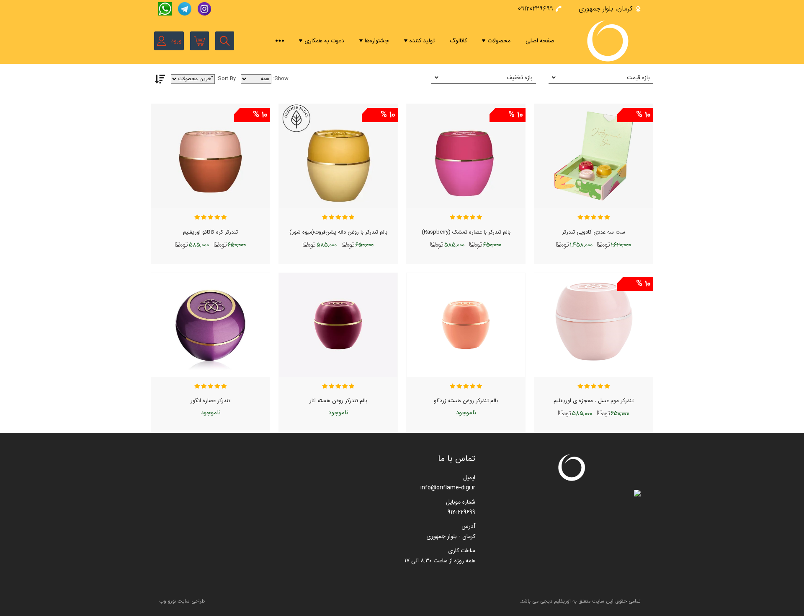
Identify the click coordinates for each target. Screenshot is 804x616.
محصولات (498, 40)
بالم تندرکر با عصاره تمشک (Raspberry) (466, 232)
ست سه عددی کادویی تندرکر (593, 232)
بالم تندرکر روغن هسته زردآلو (466, 400)
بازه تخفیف (520, 77)
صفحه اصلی (540, 40)
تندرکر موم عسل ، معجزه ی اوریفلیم (594, 400)
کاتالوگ (458, 40)
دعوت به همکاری (324, 40)
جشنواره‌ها (377, 40)
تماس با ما (456, 458)
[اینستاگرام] (202, 9)
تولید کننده (422, 40)
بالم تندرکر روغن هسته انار (338, 400)
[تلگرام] (183, 9)
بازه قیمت (638, 77)
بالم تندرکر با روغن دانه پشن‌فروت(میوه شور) (338, 232)
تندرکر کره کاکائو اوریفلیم (210, 232)
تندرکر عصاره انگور (210, 400)
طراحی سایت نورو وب (182, 601)
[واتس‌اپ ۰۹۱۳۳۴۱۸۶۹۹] (164, 9)
